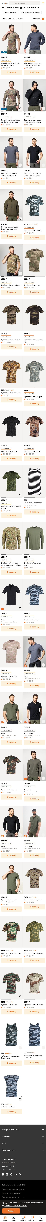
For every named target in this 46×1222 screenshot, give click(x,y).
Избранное (31, 1218)
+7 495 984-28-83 (9, 1159)
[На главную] (4, 3)
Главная (5, 1220)
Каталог (14, 1220)
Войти (41, 1220)
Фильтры (39, 19)
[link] (11, 38)
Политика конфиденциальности (13, 1197)
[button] (43, 3)
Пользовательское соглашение (13, 1189)
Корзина (23, 1218)
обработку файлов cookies (15, 1205)
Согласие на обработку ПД (12, 1193)
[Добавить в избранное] (20, 51)
